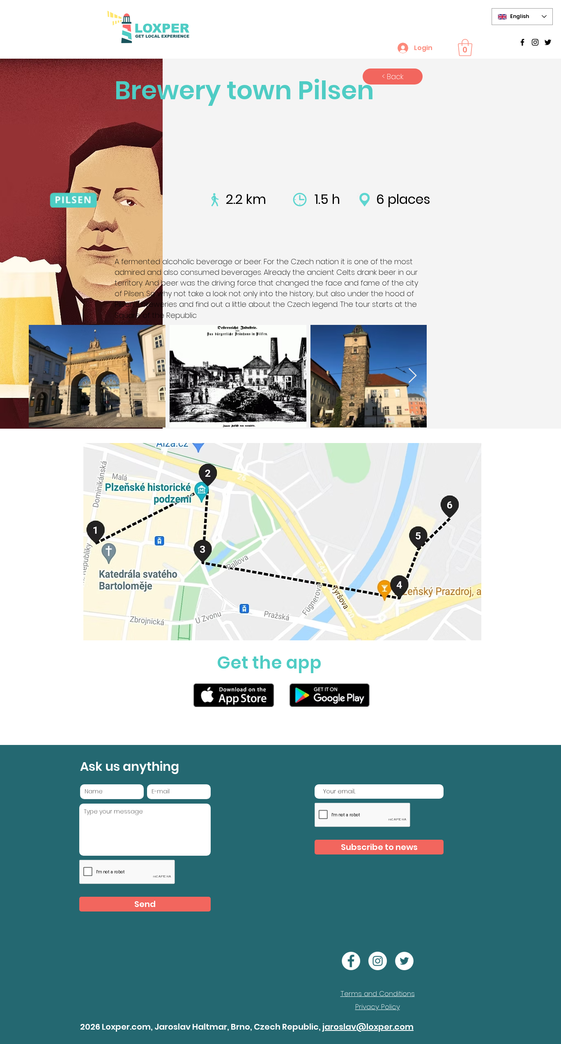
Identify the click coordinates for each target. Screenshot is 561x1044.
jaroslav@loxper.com (368, 1027)
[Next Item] (412, 376)
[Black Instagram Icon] (535, 42)
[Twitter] (547, 42)
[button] (465, 47)
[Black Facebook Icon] (522, 42)
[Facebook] (351, 961)
